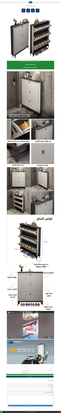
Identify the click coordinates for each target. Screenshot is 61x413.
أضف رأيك (30, 405)
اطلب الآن (30, 374)
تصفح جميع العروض (30, 376)
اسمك (52, 387)
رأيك (52, 394)
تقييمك (52, 390)
